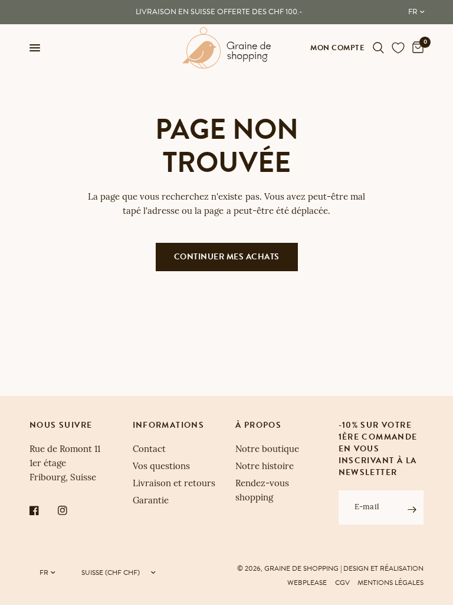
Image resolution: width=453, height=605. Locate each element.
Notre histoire (264, 467)
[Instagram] (71, 510)
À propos (258, 425)
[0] (416, 47)
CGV (342, 582)
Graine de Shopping (301, 568)
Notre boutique (267, 449)
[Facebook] (42, 510)
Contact (149, 449)
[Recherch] (378, 47)
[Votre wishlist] (398, 47)
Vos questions (161, 467)
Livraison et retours (174, 484)
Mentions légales (390, 582)
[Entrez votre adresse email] (412, 509)
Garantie (151, 501)
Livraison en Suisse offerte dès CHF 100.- (219, 12)
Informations (169, 425)
